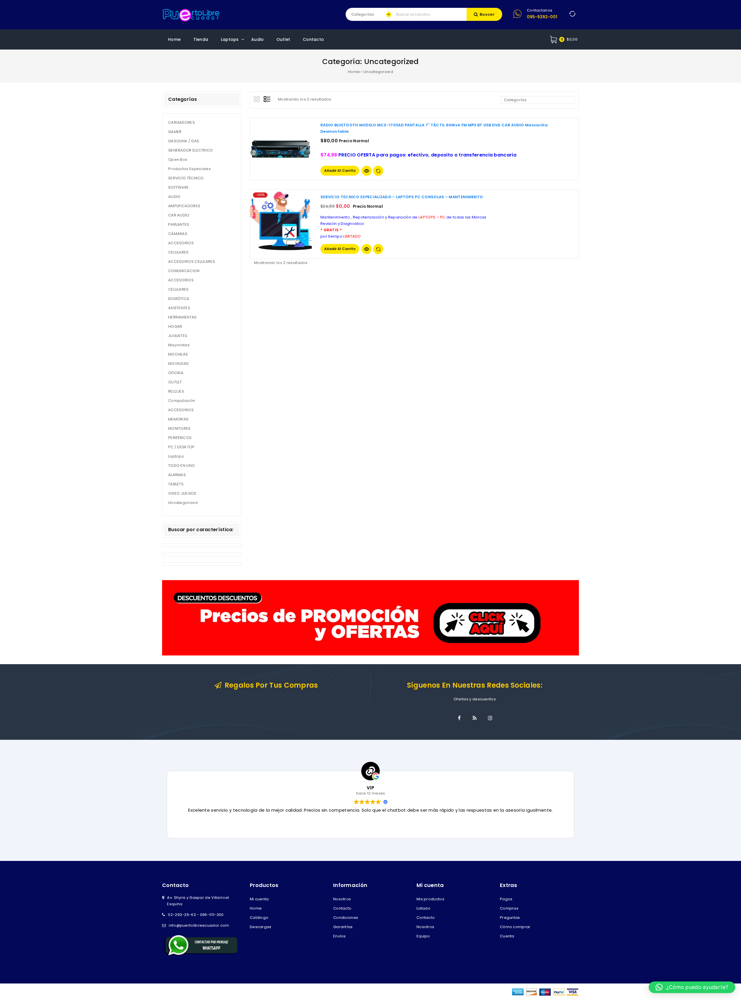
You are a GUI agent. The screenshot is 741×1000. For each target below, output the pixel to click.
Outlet (283, 39)
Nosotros (342, 899)
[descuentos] (370, 617)
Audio (257, 39)
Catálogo (259, 917)
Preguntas (510, 917)
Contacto (313, 39)
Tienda (200, 39)
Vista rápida (367, 171)
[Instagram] (490, 718)
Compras (509, 908)
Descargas (261, 927)
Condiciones (345, 917)
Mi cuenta (259, 899)
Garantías (343, 927)
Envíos (339, 936)
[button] (692, 987)
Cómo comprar (515, 927)
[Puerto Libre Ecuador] (191, 14)
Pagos (506, 899)
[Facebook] (459, 718)
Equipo (423, 936)
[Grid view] (257, 100)
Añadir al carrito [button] (339, 170)
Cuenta (507, 936)
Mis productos (430, 899)
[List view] (267, 100)
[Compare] (378, 171)
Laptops (230, 39)
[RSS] (474, 718)
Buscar (487, 14)
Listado (423, 908)
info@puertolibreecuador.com (199, 925)
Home (174, 39)
